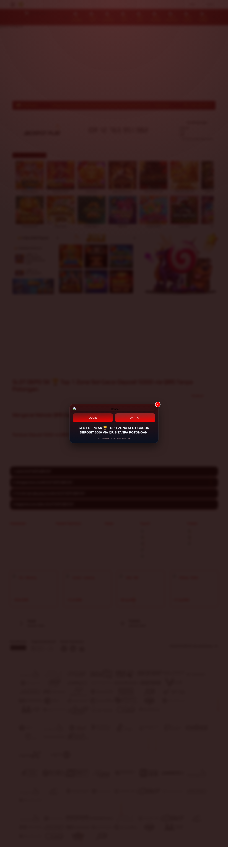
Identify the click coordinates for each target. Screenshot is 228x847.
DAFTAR (135, 417)
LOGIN (93, 417)
